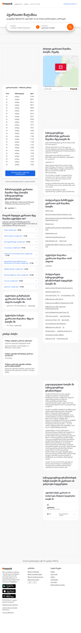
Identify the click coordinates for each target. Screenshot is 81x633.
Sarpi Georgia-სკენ (51, 241)
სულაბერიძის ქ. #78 (67, 295)
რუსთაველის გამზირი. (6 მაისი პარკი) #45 (59, 303)
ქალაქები (54, 582)
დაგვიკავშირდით (8, 612)
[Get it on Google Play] (9, 586)
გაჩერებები (54, 579)
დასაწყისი (13, 25)
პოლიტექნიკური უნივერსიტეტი (55, 323)
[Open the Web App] (9, 596)
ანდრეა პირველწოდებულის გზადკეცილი (59, 288)
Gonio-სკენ (62, 241)
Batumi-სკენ (49, 224)
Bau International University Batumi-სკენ (58, 214)
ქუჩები (53, 577)
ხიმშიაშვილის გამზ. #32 (53, 327)
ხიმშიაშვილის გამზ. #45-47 (54, 299)
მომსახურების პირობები (10, 605)
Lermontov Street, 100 (52, 320)
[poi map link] (61, 73)
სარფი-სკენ (49, 211)
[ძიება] (70, 27)
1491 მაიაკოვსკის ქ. (51, 316)
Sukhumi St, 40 (50, 338)
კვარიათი (48, 266)
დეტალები (31, 306)
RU (35, 582)
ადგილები (54, 574)
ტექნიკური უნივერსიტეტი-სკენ (55, 237)
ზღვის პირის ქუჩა (62, 338)
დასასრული (44, 25)
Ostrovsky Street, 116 (52, 295)
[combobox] (22, 28)
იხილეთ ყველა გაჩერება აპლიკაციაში (20, 173)
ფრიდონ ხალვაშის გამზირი (54, 335)
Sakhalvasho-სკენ (51, 233)
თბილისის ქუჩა (65, 316)
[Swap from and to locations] (38, 27)
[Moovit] (7, 4)
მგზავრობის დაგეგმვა (58, 585)
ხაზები (53, 572)
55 (63, 327)
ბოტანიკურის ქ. (50, 331)
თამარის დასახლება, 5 (64, 331)
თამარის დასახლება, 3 (52, 292)
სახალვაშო (65, 320)
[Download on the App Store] (9, 591)
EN (30, 582)
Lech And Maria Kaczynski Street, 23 (57, 312)
